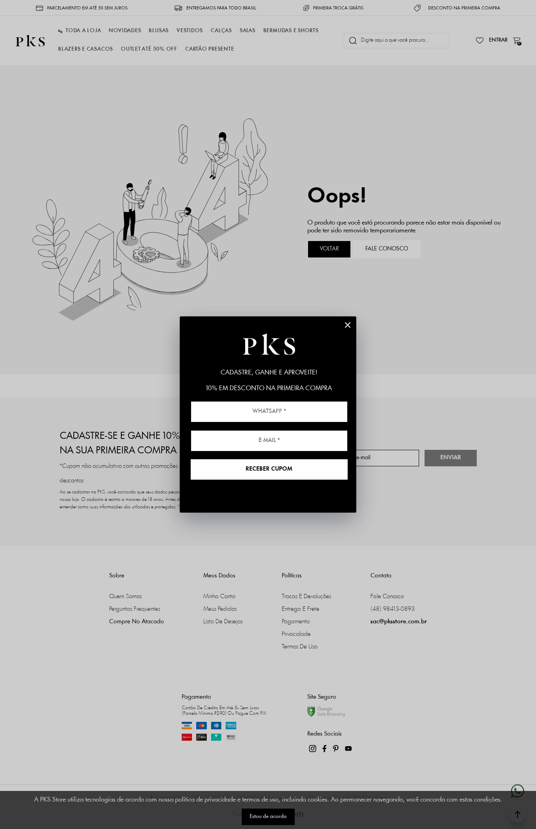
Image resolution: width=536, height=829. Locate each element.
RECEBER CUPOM (269, 469)
